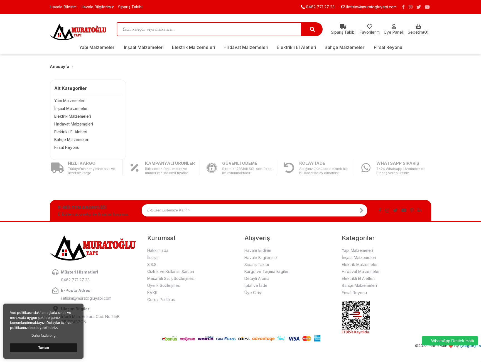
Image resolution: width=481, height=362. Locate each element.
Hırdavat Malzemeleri (246, 47)
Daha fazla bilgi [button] (44, 335)
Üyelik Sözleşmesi (164, 285)
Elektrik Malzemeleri (193, 47)
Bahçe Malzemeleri (345, 47)
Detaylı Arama (256, 278)
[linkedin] (419, 210)
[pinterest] (412, 210)
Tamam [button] (43, 347)
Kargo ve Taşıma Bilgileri (266, 271)
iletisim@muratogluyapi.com (371, 6)
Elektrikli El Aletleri (296, 47)
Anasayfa (59, 66)
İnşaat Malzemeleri (144, 47)
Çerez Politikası (161, 299)
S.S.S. (152, 264)
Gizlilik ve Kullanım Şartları (170, 271)
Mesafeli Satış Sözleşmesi (171, 278)
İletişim (153, 257)
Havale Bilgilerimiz (97, 6)
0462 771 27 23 (320, 6)
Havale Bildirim (63, 6)
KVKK (152, 292)
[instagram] (410, 7)
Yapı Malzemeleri (97, 47)
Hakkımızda (157, 250)
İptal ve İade (256, 285)
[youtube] (427, 7)
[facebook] (403, 7)
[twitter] (418, 7)
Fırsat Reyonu (388, 47)
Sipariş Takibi (130, 6)
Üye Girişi (253, 292)
